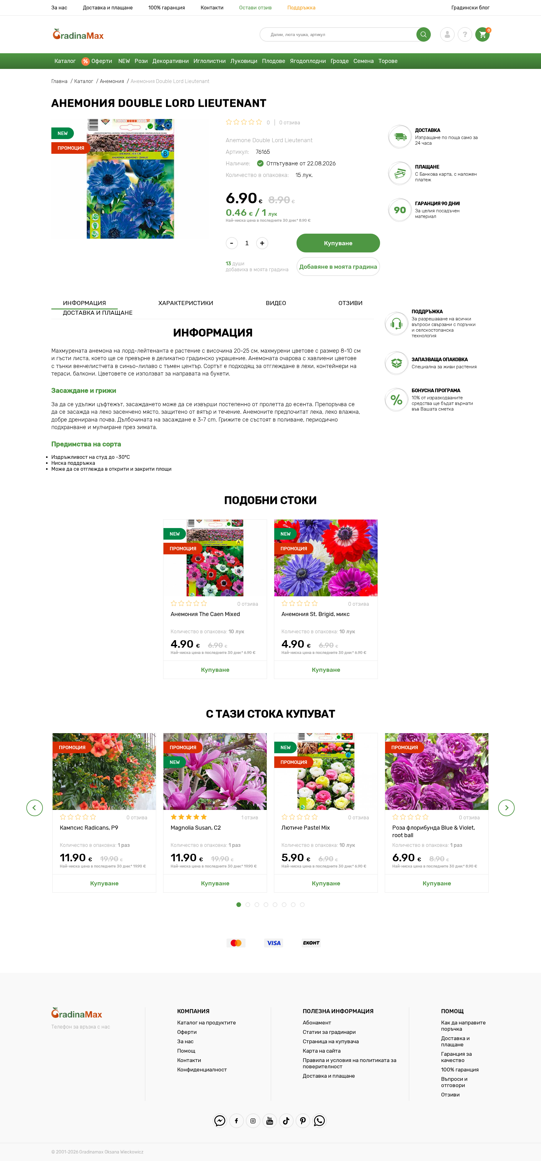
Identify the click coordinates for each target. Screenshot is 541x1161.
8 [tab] (302, 904)
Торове (388, 61)
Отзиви (350, 303)
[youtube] (269, 1120)
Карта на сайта (322, 1051)
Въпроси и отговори (454, 1082)
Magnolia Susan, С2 (196, 827)
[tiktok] (286, 1120)
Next (506, 808)
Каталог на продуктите (206, 1022)
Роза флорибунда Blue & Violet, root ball (433, 831)
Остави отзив (255, 8)
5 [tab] (275, 904)
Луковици (243, 61)
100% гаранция (166, 8)
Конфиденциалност (202, 1069)
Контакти (212, 8)
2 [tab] (247, 904)
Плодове (273, 61)
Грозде (340, 61)
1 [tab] (238, 904)
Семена (363, 61)
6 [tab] (284, 904)
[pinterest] (303, 1120)
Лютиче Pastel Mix (305, 827)
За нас (59, 8)
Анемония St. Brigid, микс (315, 614)
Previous (34, 808)
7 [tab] (293, 904)
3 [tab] (257, 904)
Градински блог (470, 8)
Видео (276, 303)
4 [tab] (266, 904)
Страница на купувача (331, 1041)
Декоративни (170, 61)
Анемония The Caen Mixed (205, 614)
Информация (84, 303)
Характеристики (185, 303)
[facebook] (236, 1120)
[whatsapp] (319, 1120)
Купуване (338, 243)
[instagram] (253, 1120)
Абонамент (317, 1022)
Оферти (101, 61)
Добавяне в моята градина (338, 266)
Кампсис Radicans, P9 (89, 827)
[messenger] (220, 1120)
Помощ (186, 1051)
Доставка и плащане (108, 8)
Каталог (65, 61)
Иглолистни (209, 61)
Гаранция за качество (456, 1057)
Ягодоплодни (308, 61)
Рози (141, 61)
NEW (124, 61)
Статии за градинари (329, 1032)
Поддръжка (301, 8)
